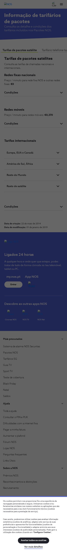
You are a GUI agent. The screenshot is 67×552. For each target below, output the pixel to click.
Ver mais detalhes (33, 547)
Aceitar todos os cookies (33, 540)
